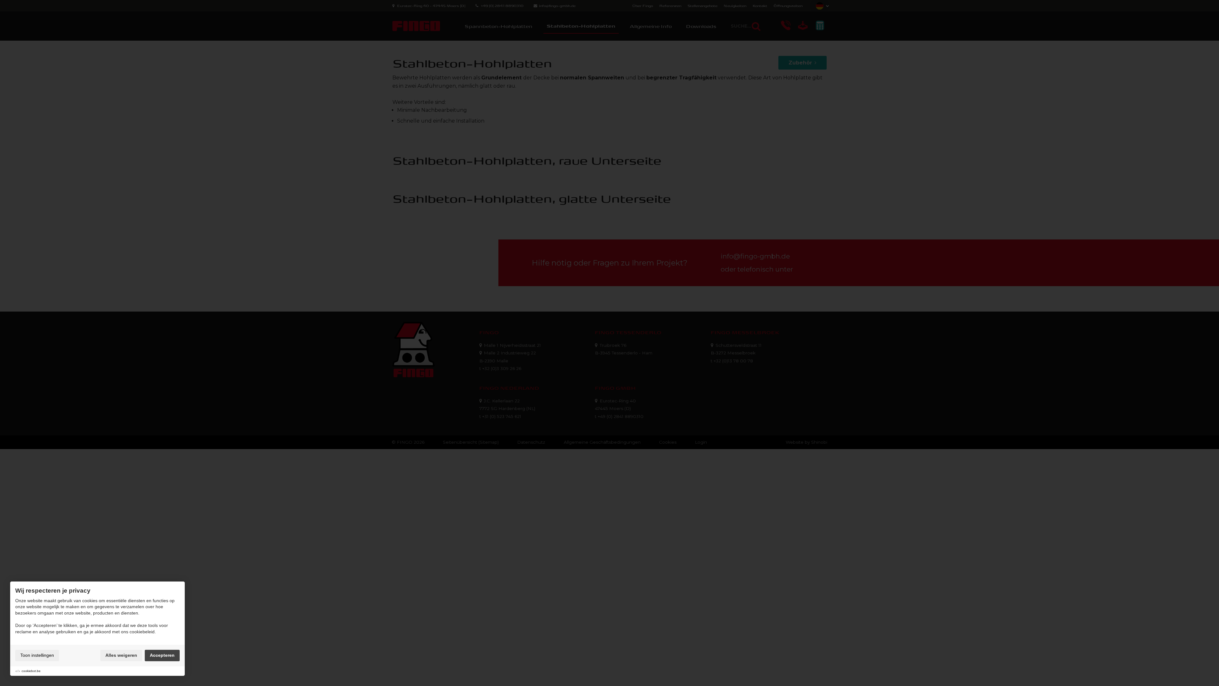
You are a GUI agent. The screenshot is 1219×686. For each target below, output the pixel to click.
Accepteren (162, 655)
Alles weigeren (121, 655)
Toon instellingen (37, 655)
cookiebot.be (31, 671)
